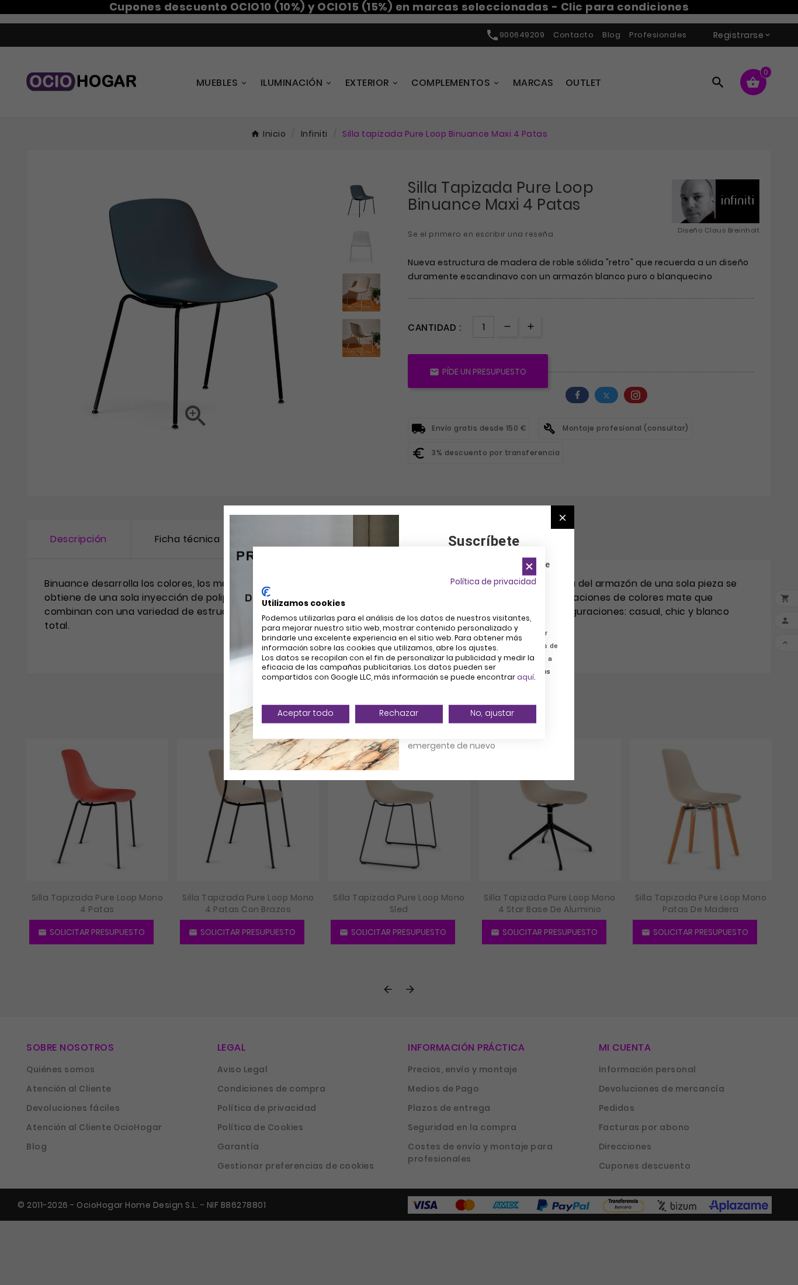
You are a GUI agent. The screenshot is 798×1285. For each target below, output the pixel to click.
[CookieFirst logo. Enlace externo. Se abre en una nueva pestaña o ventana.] (266, 591)
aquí (525, 678)
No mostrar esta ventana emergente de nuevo (460, 739)
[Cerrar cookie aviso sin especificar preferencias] (529, 566)
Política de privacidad (493, 581)
